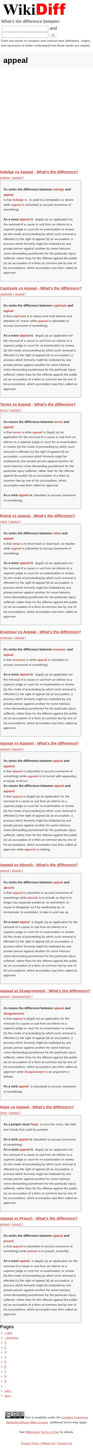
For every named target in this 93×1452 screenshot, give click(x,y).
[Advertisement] (46, 118)
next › (8, 1391)
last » (8, 1395)
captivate (6, 294)
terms (4, 410)
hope (3, 1112)
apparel (17, 749)
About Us (48, 1443)
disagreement (21, 996)
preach (16, 1224)
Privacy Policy (30, 1443)
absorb (16, 870)
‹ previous (11, 1337)
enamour (6, 637)
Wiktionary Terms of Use (42, 1432)
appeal (17, 177)
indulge (5, 177)
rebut (3, 521)
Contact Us (64, 1443)
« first (8, 1333)
